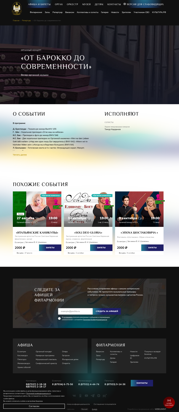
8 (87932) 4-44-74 (88, 384)
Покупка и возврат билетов (152, 352)
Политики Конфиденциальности (95, 320)
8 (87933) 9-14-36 (115, 384)
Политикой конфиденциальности (38, 393)
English (94, 409)
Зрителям (126, 12)
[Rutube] (105, 395)
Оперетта (66, 363)
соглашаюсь (68, 317)
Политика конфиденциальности (76, 404)
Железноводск (23, 363)
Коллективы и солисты (87, 12)
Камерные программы (45, 355)
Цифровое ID (134, 356)
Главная (16, 21)
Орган (59, 4)
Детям (99, 4)
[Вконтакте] (74, 395)
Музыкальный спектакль (46, 359)
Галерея (104, 12)
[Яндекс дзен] (99, 395)
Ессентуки (21, 351)
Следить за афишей (107, 311)
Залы (47, 12)
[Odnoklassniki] (80, 395)
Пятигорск (21, 359)
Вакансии (69, 12)
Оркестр (72, 4)
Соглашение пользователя (105, 404)
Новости (115, 12)
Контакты (114, 4)
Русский (84, 409)
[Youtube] (86, 395)
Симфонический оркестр (46, 363)
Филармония (36, 12)
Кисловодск (22, 355)
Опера (64, 351)
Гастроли (66, 355)
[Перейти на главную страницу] (18, 8)
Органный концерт (44, 351)
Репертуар (58, 12)
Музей (86, 4)
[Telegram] (93, 395)
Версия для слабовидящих (145, 4)
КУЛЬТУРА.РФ (159, 12)
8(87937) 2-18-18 (36, 384)
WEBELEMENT (160, 409)
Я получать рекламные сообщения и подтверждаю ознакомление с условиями (86, 318)
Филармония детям (70, 359)
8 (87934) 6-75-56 (62, 384)
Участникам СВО (141, 12)
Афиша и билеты (39, 4)
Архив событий (24, 367)
